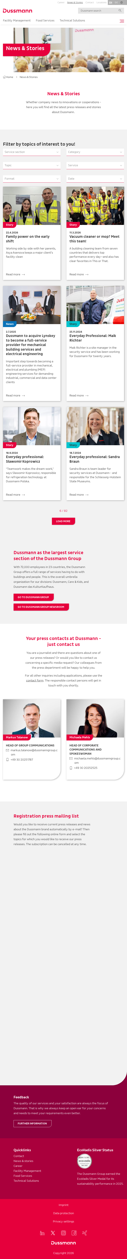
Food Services (45, 20)
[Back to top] (123, 1109)
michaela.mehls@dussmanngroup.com (97, 761)
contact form (34, 680)
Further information (32, 1123)
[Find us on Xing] (84, 1233)
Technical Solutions (72, 20)
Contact (89, 2)
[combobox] (68, 152)
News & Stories (75, 2)
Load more (63, 521)
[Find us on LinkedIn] (42, 1233)
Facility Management (17, 20)
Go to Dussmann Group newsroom (41, 607)
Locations (101, 2)
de (116, 2)
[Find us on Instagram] (63, 1233)
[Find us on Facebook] (74, 1233)
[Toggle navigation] (121, 21)
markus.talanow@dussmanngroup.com (34, 752)
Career (61, 2)
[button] (121, 2)
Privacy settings (63, 1221)
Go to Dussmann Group (33, 597)
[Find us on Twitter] (53, 1233)
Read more (13, 274)
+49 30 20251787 (22, 760)
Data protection (63, 1213)
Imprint (63, 1205)
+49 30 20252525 (85, 768)
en (110, 2)
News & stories (23, 1161)
